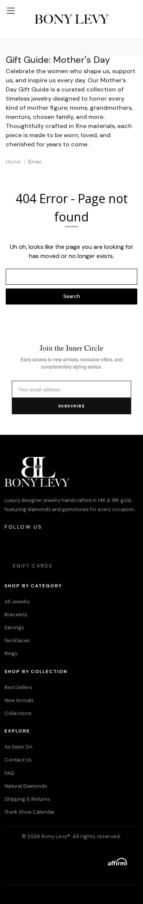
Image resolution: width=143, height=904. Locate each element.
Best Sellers (18, 687)
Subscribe (71, 406)
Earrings (14, 627)
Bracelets (16, 614)
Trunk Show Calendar (30, 812)
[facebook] (32, 546)
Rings (11, 653)
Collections (18, 713)
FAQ (9, 773)
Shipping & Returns (27, 799)
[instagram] (11, 546)
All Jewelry (17, 601)
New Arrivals (19, 700)
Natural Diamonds (26, 786)
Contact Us (18, 760)
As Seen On (18, 747)
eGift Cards (33, 566)
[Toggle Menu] (10, 10)
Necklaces (17, 640)
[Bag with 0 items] (133, 4)
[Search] (7, 46)
